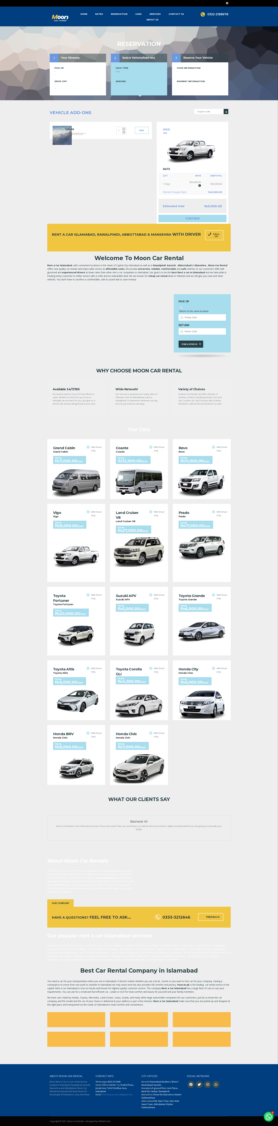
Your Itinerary (70, 57)
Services (155, 14)
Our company (60, 903)
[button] (268, 1117)
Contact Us (176, 14)
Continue (192, 218)
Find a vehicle (189, 344)
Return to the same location (193, 311)
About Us (152, 19)
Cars (138, 14)
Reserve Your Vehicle (198, 57)
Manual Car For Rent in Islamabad (65, 945)
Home (83, 14)
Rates (99, 14)
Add (141, 130)
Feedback (213, 917)
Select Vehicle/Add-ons (138, 57)
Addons (121, 81)
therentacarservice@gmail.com (117, 1094)
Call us (216, 235)
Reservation (119, 14)
